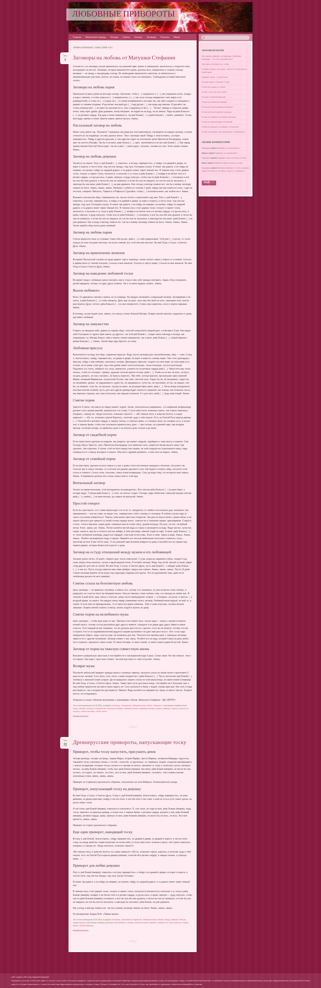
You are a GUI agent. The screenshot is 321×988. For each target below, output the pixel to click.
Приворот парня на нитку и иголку (231, 158)
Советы (126, 37)
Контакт (138, 37)
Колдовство (137, 920)
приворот (167, 708)
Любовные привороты (123, 15)
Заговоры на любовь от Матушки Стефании (124, 58)
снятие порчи (101, 711)
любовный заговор (147, 708)
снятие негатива (87, 711)
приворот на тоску (165, 923)
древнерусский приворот (115, 923)
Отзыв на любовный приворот (214, 102)
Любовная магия (139, 705)
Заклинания (126, 705)
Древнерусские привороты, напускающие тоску (129, 743)
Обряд (167, 920)
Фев (65, 56)
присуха (175, 708)
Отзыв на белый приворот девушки (217, 112)
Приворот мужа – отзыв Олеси (215, 77)
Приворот (157, 705)
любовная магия (131, 708)
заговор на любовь (115, 708)
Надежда (205, 148)
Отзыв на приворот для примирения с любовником (223, 132)
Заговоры (151, 37)
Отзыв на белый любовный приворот (217, 107)
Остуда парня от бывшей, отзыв (215, 82)
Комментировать (81, 716)
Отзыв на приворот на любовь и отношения (220, 127)
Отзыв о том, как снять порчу (214, 92)
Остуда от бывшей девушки (214, 97)
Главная (77, 37)
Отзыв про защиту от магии (213, 87)
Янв (65, 741)
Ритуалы (164, 37)
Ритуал (183, 920)
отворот (159, 708)
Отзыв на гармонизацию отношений (217, 122)
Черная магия (79, 923)
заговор (82, 708)
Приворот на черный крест (228, 148)
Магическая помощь (95, 37)
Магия (177, 37)
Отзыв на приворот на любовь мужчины (219, 117)
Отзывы (114, 37)
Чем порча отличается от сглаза (215, 64)
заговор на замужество (96, 708)
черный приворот (86, 926)
